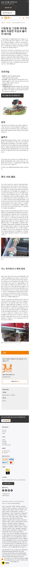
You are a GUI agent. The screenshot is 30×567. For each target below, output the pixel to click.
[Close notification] (27, 1)
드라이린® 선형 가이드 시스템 (9, 77)
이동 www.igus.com (7, 12)
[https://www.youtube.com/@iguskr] (9, 490)
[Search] (20, 18)
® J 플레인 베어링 (15, 76)
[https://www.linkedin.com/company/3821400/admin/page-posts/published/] (6, 490)
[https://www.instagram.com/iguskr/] (3, 490)
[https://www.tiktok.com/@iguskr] (12, 490)
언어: (7, 493)
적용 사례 (8, 22)
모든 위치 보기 (8, 7)
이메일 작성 (14, 381)
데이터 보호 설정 (16, 503)
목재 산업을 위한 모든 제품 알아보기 (11, 95)
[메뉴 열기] (2, 18)
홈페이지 (3, 22)
